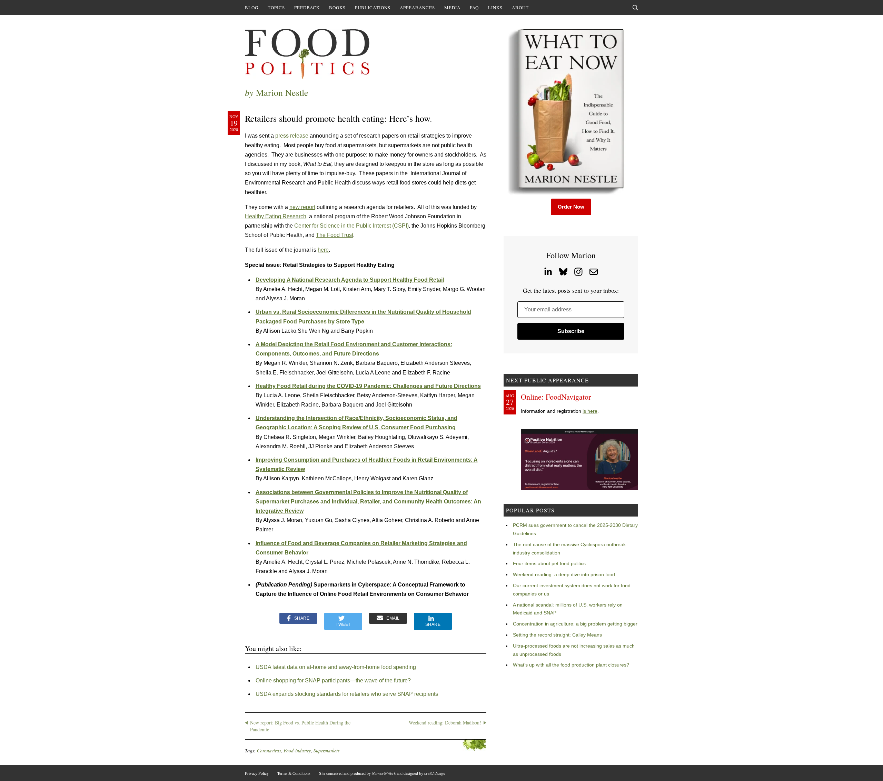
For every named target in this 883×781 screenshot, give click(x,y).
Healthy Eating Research (275, 216)
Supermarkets (326, 750)
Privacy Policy (257, 773)
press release (291, 136)
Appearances (417, 7)
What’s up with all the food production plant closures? (571, 665)
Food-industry (297, 750)
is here (590, 411)
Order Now (571, 207)
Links (495, 7)
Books (337, 7)
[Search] (635, 7)
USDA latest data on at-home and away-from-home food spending (336, 667)
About (520, 7)
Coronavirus (269, 750)
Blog (251, 7)
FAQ (474, 7)
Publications (372, 7)
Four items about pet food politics (549, 563)
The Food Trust (334, 235)
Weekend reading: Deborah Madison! (445, 722)
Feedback (307, 7)
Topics (276, 7)
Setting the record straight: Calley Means (557, 635)
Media (452, 7)
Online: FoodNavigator (556, 397)
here (323, 250)
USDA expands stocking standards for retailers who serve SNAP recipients (347, 694)
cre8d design (434, 773)
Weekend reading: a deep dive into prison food (564, 574)
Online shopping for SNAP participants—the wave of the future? (333, 680)
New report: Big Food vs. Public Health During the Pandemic (300, 726)
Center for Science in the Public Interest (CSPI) (351, 226)
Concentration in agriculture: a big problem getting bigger (575, 624)
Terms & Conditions (293, 773)
